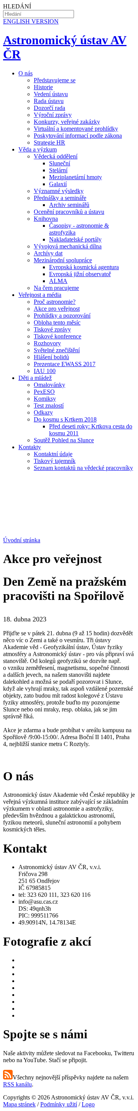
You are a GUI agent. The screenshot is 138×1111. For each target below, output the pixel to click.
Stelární (58, 170)
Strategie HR (49, 142)
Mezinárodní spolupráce (63, 260)
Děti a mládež (35, 378)
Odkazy (43, 412)
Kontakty (29, 447)
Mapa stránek (19, 1104)
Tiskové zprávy (52, 329)
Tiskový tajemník (55, 461)
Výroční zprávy (53, 115)
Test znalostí (49, 405)
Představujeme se (55, 80)
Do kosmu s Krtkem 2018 (65, 419)
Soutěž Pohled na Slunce (64, 440)
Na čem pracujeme (56, 288)
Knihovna (46, 218)
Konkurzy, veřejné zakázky (67, 121)
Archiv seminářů (69, 205)
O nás (25, 73)
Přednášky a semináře (60, 198)
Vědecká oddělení (55, 156)
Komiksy (45, 398)
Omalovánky (49, 384)
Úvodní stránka (21, 540)
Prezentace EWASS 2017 (64, 364)
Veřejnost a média (39, 294)
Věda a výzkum (37, 149)
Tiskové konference (57, 336)
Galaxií (58, 184)
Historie (43, 87)
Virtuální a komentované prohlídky (76, 128)
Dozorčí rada (49, 108)
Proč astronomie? (55, 301)
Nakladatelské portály (75, 239)
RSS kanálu (17, 1084)
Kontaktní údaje (53, 454)
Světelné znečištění (57, 350)
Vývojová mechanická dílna (68, 246)
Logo (88, 1104)
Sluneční (59, 163)
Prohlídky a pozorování (62, 315)
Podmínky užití (58, 1104)
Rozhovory (47, 343)
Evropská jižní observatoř (80, 274)
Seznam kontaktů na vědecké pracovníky (83, 468)
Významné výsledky (59, 191)
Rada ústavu (49, 101)
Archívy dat (48, 253)
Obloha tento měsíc (57, 322)
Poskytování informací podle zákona (78, 135)
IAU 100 (45, 371)
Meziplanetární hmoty (75, 177)
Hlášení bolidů (51, 357)
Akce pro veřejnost (57, 308)
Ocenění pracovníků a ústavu (69, 211)
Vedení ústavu (51, 94)
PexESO (44, 391)
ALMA (58, 281)
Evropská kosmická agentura (84, 267)
